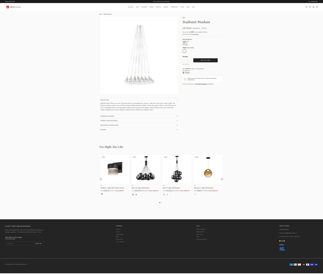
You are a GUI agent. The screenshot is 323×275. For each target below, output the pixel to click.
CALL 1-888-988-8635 (313, 1)
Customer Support (201, 229)
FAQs (197, 237)
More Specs (185, 44)
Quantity (185, 57)
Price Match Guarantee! (201, 84)
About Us (118, 229)
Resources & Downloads (109, 125)
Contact (118, 232)
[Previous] (100, 179)
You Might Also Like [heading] (111, 147)
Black (102, 194)
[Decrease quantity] (184, 60)
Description (104, 100)
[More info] (204, 69)
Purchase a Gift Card (201, 239)
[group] (114, 175)
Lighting (130, 7)
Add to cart (205, 60)
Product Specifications (108, 120)
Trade (182, 7)
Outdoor (144, 7)
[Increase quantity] (190, 60)
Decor (151, 7)
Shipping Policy (200, 232)
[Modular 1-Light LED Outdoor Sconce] (115, 169)
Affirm (117, 237)
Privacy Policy (119, 239)
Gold (136, 194)
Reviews (103, 129)
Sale (193, 7)
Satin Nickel (170, 194)
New (188, 7)
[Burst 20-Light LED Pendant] (146, 169)
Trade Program (119, 234)
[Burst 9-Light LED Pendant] (177, 169)
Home (100, 14)
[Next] (222, 179)
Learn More (196, 34)
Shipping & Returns (107, 116)
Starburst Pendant (108, 14)
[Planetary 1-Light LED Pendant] (208, 169)
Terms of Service (120, 242)
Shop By (158, 7)
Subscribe (39, 243)
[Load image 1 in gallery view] (139, 55)
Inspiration (174, 7)
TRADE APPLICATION (9, 1)
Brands (166, 7)
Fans (137, 7)
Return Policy (199, 234)
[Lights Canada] (13, 7)
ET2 (184, 18)
